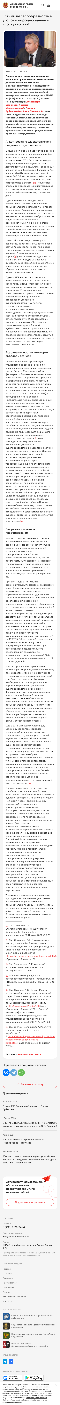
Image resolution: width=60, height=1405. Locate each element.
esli (33, 1039)
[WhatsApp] (21, 1072)
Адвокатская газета (29, 1054)
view (46, 956)
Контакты (7, 1301)
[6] (30, 783)
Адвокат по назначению (14, 1296)
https (10, 956)
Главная (7, 1269)
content (39, 956)
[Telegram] (13, 1072)
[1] (34, 182)
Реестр (6, 1292)
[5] (7, 989)
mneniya (40, 1036)
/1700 (37, 1005)
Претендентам (10, 1282)
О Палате (7, 1273)
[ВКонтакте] (6, 1072)
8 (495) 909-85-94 (14, 1227)
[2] (15, 256)
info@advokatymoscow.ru (16, 1236)
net (26, 1005)
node (31, 1005)
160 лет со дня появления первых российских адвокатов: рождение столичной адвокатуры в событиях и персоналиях (29, 1159)
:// (14, 956)
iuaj (22, 1005)
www (17, 956)
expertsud (26, 956)
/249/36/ (54, 956)
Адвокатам (8, 1278)
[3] (35, 438)
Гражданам (8, 1287)
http (10, 1005)
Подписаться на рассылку (30, 1202)
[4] (21, 521)
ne (37, 1039)
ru (33, 956)
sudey (25, 1039)
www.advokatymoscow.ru (15, 1255)
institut (50, 1036)
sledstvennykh (13, 1039)
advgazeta (27, 1036)
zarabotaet (11, 1042)
